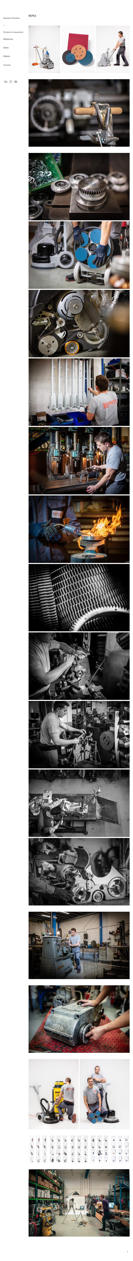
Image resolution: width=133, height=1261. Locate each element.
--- (4, 25)
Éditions (6, 56)
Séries (6, 47)
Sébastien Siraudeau (11, 18)
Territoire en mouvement (13, 32)
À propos (7, 65)
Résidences (8, 39)
